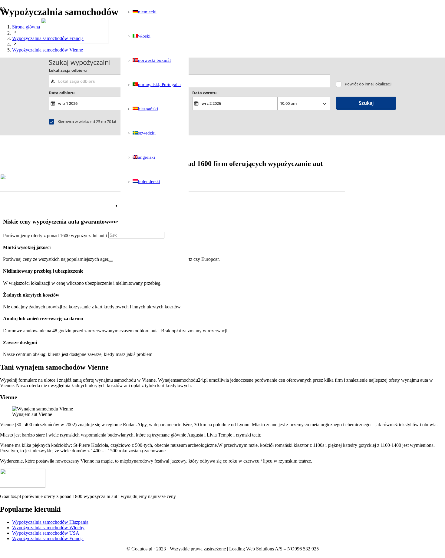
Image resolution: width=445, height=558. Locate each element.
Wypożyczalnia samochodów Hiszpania (50, 522)
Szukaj (366, 103)
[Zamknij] (110, 261)
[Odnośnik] (74, 42)
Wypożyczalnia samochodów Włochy (48, 527)
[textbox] (189, 81)
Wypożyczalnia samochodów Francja (48, 538)
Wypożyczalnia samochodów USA (45, 533)
